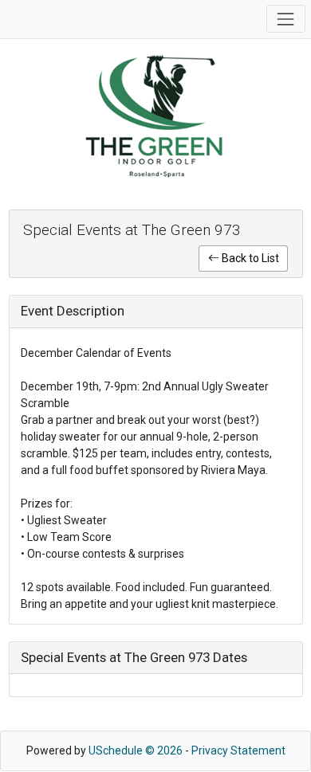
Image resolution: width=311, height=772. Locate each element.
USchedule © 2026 (136, 750)
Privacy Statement (238, 750)
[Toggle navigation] (285, 19)
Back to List (249, 258)
